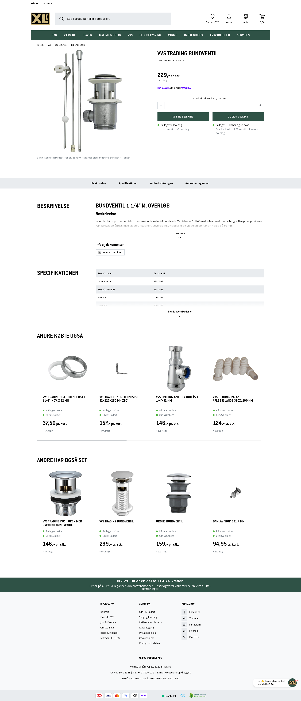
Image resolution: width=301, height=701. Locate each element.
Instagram (195, 624)
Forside (41, 45)
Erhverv (47, 3)
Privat (34, 3)
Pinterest (194, 637)
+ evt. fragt (48, 430)
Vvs (49, 45)
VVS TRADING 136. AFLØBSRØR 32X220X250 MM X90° (119, 398)
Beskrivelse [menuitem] (98, 183)
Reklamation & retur (150, 622)
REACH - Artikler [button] (112, 252)
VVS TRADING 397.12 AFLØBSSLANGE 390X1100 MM (233, 398)
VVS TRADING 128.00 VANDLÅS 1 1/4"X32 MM (177, 398)
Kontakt (104, 612)
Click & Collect (147, 612)
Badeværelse (61, 45)
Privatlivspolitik (147, 633)
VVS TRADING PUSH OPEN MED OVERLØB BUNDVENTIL (62, 523)
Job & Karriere (108, 622)
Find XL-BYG (107, 617)
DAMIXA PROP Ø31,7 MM (229, 521)
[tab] (54, 35)
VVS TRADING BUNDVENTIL (116, 521)
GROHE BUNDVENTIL (169, 521)
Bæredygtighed (109, 633)
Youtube (194, 618)
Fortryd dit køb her (149, 643)
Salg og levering (148, 617)
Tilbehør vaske (78, 45)
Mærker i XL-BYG (110, 638)
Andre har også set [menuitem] (197, 183)
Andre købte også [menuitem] (161, 183)
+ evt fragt (162, 80)
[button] (90, 99)
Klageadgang (146, 627)
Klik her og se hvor (238, 125)
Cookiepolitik (146, 638)
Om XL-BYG (107, 627)
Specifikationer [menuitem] (128, 183)
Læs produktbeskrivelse (170, 60)
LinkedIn (194, 630)
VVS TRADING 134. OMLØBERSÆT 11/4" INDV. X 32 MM (64, 398)
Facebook (194, 612)
